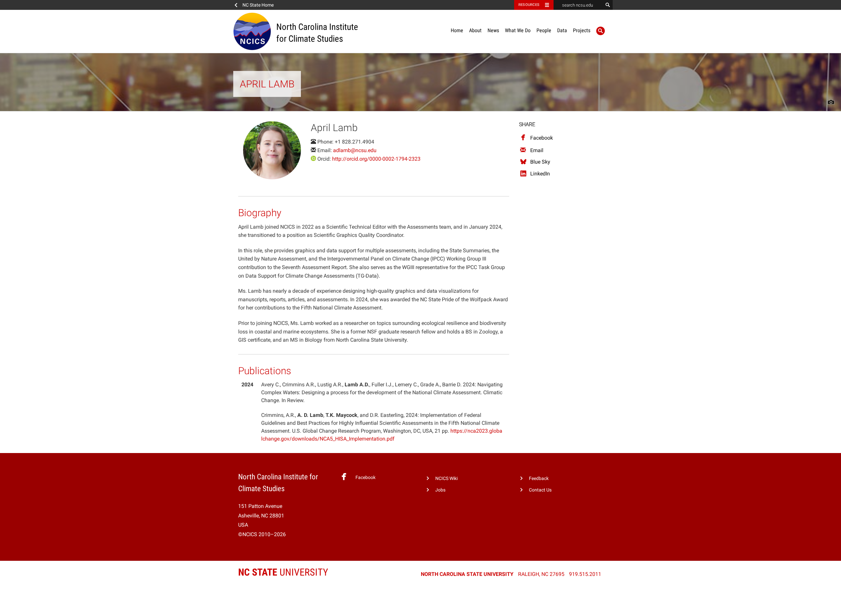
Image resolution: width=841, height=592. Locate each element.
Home (457, 30)
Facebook (541, 138)
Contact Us (540, 490)
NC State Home (258, 5)
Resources (528, 5)
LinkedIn (540, 174)
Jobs (440, 490)
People (543, 30)
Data (562, 30)
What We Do (518, 30)
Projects (581, 30)
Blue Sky (540, 162)
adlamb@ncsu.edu (354, 150)
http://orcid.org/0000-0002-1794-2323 (376, 159)
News (493, 30)
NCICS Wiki (446, 478)
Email (536, 150)
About (475, 30)
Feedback (539, 478)
